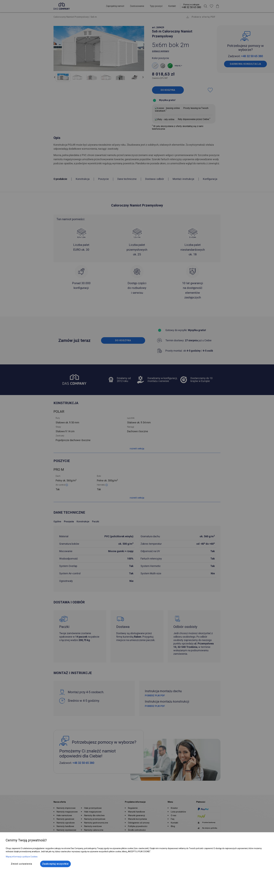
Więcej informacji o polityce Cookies (22, 856)
